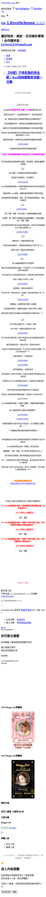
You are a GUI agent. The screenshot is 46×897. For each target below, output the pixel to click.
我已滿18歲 (6, 892)
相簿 (8, 56)
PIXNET (12, 855)
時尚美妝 (22, 50)
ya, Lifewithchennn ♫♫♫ (23, 22)
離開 (14, 892)
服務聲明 (27, 858)
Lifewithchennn (7, 596)
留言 (30, 610)
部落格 (9, 59)
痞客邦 (24, 610)
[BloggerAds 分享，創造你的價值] (23, 719)
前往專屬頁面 (23, 730)
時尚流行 (21, 620)
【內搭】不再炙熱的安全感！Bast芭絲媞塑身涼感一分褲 (24, 77)
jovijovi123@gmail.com (16, 44)
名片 (8, 62)
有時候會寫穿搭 (24, 623)
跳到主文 (5, 30)
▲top (3, 627)
